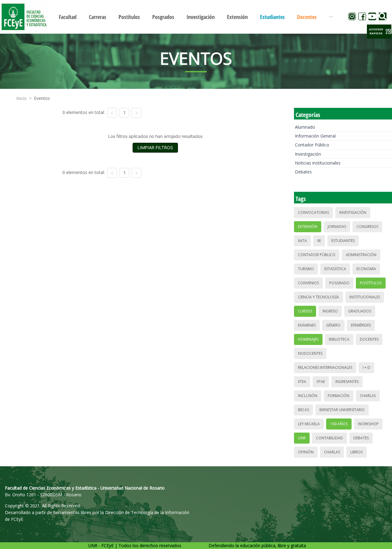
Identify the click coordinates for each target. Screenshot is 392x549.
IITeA (302, 381)
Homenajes (308, 339)
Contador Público (312, 145)
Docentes (369, 339)
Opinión (306, 452)
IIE (319, 240)
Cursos (305, 311)
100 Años (339, 423)
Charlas (368, 395)
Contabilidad (329, 438)
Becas (303, 409)
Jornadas (337, 226)
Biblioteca (339, 339)
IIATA (302, 240)
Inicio (21, 98)
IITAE (321, 381)
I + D (366, 367)
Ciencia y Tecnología (318, 297)
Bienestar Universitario (342, 409)
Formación (338, 395)
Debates (303, 172)
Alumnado (305, 127)
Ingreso (330, 311)
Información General (315, 136)
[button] (379, 32)
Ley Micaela (309, 423)
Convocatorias (313, 212)
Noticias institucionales (318, 163)
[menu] (196, 17)
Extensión (307, 226)
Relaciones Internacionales (325, 367)
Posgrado (339, 283)
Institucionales (364, 297)
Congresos (367, 226)
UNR (302, 438)
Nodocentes (310, 353)
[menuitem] (68, 17)
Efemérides (361, 325)
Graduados (359, 311)
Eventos (42, 98)
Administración (361, 254)
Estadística (335, 268)
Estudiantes (343, 240)
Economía (366, 268)
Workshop (368, 423)
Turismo (306, 268)
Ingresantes (347, 381)
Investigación (308, 154)
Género (333, 325)
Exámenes (307, 325)
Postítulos (371, 283)
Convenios (308, 283)
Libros (356, 452)
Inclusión (307, 395)
